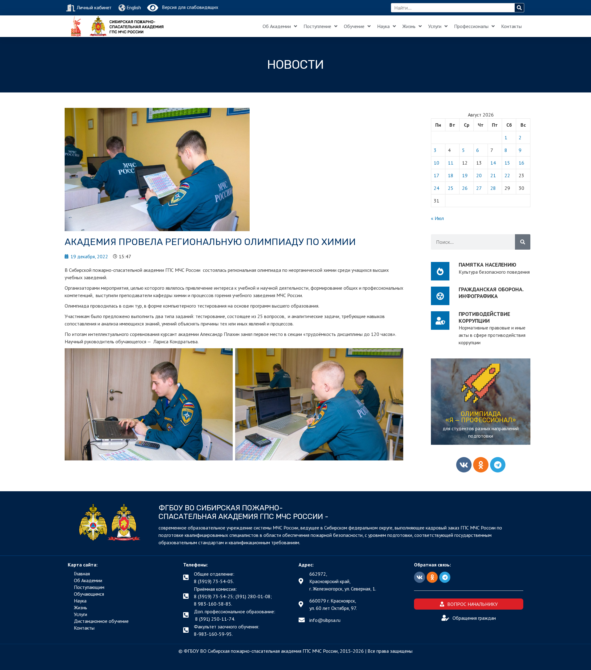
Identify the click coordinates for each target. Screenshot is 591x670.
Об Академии (277, 26)
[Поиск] (519, 7)
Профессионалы (471, 26)
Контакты (511, 26)
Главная (82, 573)
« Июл (437, 218)
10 (436, 163)
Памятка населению (487, 264)
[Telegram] (497, 464)
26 (465, 188)
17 (436, 175)
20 (479, 175)
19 (465, 175)
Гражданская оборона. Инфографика (491, 293)
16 (521, 163)
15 (507, 163)
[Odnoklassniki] (480, 464)
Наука (383, 26)
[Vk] (464, 464)
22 (507, 175)
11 (450, 163)
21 (493, 175)
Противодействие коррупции (484, 317)
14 (493, 163)
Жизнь (409, 26)
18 (450, 175)
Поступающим (89, 587)
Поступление (317, 26)
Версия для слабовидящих (188, 7)
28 (493, 188)
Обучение (354, 26)
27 (479, 188)
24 (436, 188)
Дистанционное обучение (101, 621)
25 (450, 188)
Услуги (434, 26)
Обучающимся (89, 594)
